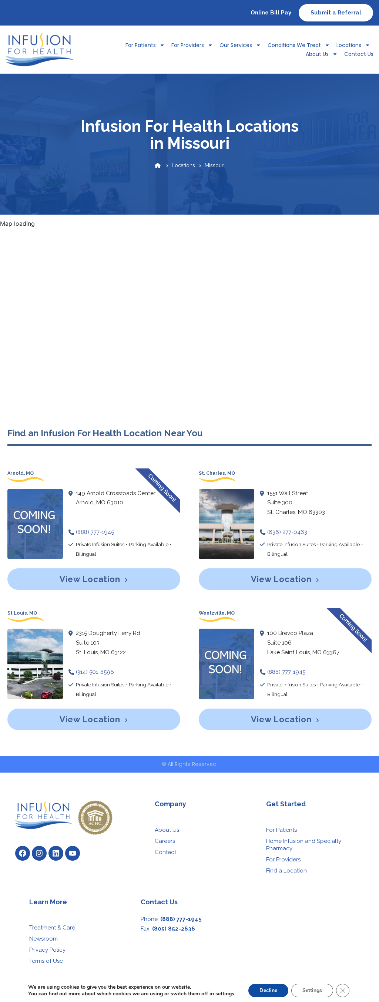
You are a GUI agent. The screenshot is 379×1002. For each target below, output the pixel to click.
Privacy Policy (47, 949)
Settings (312, 990)
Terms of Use (46, 961)
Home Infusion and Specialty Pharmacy (303, 845)
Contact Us (358, 54)
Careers (165, 841)
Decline (268, 990)
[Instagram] (39, 853)
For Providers (187, 45)
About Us (317, 54)
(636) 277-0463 (287, 532)
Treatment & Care (52, 927)
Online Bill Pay (271, 12)
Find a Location (286, 870)
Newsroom (43, 938)
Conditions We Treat (294, 45)
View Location (91, 579)
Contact (165, 852)
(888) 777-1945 (95, 532)
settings (224, 994)
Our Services (235, 45)
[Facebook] (22, 853)
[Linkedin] (55, 853)
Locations (348, 45)
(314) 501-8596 (95, 672)
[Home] (158, 165)
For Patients (281, 830)
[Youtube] (72, 853)
